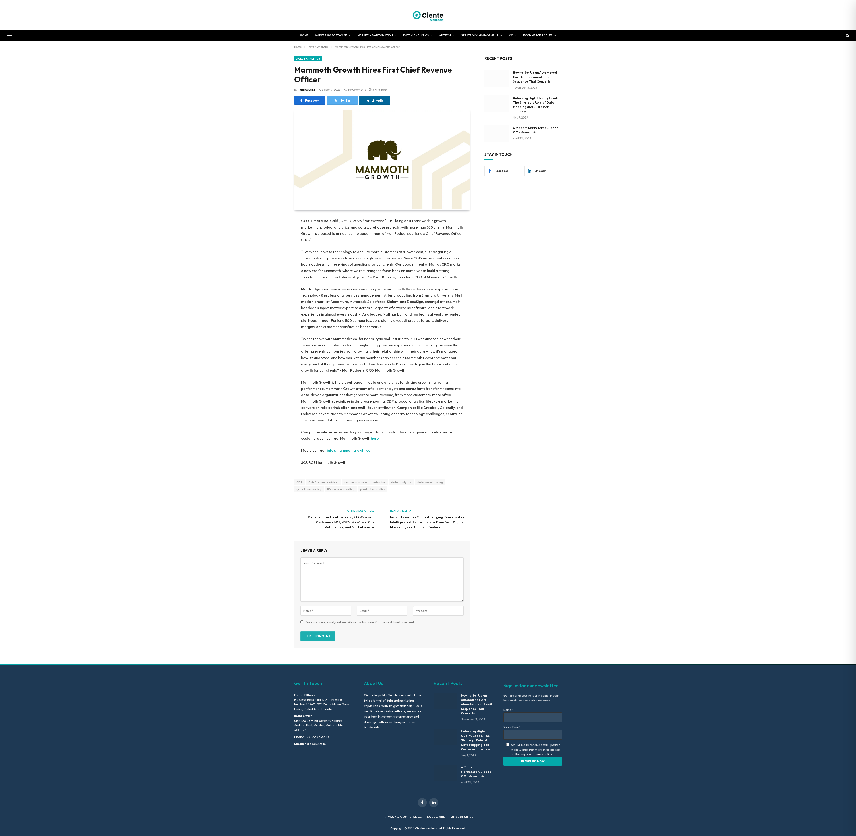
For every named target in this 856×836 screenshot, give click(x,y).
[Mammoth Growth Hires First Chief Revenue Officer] (382, 208)
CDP (299, 482)
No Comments (357, 89)
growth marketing (309, 489)
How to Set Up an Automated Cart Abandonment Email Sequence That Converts (535, 77)
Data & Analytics (416, 35)
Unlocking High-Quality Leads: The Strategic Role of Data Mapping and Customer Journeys (536, 104)
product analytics (372, 489)
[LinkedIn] (278, 255)
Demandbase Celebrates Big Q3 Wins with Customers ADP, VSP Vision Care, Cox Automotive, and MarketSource (341, 522)
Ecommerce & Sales (537, 35)
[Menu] (9, 36)
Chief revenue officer (323, 482)
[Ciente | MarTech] (428, 15)
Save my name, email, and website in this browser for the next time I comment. (360, 622)
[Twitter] (278, 243)
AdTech (445, 35)
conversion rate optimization (365, 482)
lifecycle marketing (340, 489)
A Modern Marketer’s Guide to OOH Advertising (535, 130)
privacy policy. (542, 754)
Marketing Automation (375, 35)
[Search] (847, 36)
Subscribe (436, 817)
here (375, 438)
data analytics (401, 482)
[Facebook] (278, 232)
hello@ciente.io (315, 744)
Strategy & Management (479, 35)
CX (511, 35)
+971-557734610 (317, 737)
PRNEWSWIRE (306, 89)
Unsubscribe (462, 817)
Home (304, 35)
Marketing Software (331, 35)
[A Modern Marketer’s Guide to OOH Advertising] (496, 133)
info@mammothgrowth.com (350, 450)
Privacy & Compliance (402, 817)
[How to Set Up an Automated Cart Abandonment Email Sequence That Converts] (496, 78)
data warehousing (430, 482)
